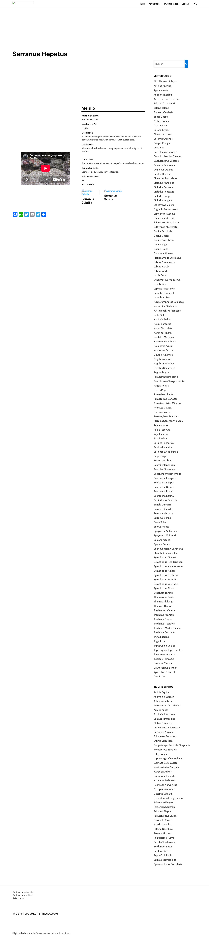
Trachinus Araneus (164, 614)
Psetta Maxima (162, 412)
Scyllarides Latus (163, 846)
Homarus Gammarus (165, 749)
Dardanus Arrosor (163, 732)
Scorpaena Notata (164, 487)
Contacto (186, 3)
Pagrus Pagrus (161, 372)
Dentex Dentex (162, 174)
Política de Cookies (22, 895)
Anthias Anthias (162, 85)
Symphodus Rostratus (166, 584)
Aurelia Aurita (161, 710)
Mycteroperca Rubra (165, 341)
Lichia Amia (160, 275)
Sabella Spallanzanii (165, 842)
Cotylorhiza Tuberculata (167, 727)
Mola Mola (159, 315)
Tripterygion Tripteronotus (168, 650)
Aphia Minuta (161, 90)
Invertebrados (171, 3)
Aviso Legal (18, 898)
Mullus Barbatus (162, 323)
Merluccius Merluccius (165, 306)
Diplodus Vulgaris (163, 200)
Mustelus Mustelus (164, 337)
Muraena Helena (163, 332)
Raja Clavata (161, 434)
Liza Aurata (160, 284)
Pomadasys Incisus (164, 394)
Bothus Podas (161, 121)
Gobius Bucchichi (163, 231)
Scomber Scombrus (164, 469)
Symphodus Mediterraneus (169, 561)
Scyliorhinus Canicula (165, 500)
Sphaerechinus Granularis (168, 864)
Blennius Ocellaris (163, 112)
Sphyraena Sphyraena (166, 531)
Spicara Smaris (162, 544)
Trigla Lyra (159, 641)
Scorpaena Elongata (165, 478)
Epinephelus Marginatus (167, 222)
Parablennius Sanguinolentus (170, 381)
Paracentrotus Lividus (166, 815)
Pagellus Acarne (162, 359)
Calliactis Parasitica (164, 718)
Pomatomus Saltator (165, 398)
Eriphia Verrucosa (163, 740)
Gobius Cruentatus (164, 240)
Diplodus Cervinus (163, 187)
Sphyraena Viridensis (165, 535)
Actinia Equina (161, 692)
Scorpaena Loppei (164, 482)
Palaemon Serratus (164, 806)
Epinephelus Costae (164, 218)
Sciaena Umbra (162, 460)
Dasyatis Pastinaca (164, 165)
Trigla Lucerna (161, 636)
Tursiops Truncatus (164, 658)
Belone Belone (161, 107)
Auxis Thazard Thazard (167, 99)
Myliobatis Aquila (163, 346)
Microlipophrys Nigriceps (167, 310)
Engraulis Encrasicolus (166, 209)
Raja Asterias (161, 425)
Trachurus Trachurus (165, 632)
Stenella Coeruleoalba (166, 553)
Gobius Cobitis (161, 235)
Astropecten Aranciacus (167, 705)
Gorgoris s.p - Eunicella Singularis (172, 745)
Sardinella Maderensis (166, 451)
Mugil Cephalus (162, 319)
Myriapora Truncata (164, 776)
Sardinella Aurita (163, 447)
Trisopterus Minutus (164, 654)
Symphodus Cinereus (165, 557)
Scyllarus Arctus (162, 851)
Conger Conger (162, 143)
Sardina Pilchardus (164, 442)
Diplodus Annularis (164, 182)
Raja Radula (160, 438)
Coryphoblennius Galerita (168, 156)
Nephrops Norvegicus (165, 784)
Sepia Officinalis (163, 855)
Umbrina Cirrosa (163, 663)
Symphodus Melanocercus (168, 566)
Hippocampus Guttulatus (167, 257)
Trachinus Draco (162, 619)
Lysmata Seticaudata (166, 762)
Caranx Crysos (161, 130)
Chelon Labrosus (163, 134)
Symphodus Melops (164, 570)
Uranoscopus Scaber (165, 667)
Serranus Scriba (162, 517)
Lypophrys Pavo (162, 297)
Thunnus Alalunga (163, 601)
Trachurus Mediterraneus (167, 628)
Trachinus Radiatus (164, 623)
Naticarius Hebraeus (165, 780)
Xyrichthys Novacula (165, 672)
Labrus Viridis (161, 271)
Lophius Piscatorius (164, 288)
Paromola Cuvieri (163, 820)
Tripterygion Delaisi (164, 645)
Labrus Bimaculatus (164, 262)
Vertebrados (154, 3)
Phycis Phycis (161, 390)
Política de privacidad (23, 892)
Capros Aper (160, 125)
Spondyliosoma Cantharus (168, 548)
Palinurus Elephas (163, 811)
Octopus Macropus (164, 789)
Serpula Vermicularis (165, 859)
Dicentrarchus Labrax (165, 178)
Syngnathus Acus (163, 592)
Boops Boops (161, 116)
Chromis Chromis (163, 138)
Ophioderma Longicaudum (169, 798)
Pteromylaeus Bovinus (166, 416)
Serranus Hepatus (163, 513)
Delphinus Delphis (163, 169)
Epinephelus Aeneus (164, 213)
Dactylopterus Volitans (166, 160)
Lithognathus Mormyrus (167, 279)
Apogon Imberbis (163, 94)
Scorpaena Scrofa (164, 495)
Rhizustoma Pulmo (164, 837)
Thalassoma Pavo (163, 597)
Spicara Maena (162, 539)
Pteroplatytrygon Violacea (168, 420)
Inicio (142, 3)
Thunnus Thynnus (163, 606)
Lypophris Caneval (164, 293)
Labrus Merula (161, 266)
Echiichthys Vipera (164, 204)
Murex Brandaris (163, 771)
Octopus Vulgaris (163, 793)
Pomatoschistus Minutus (167, 403)
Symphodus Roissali (165, 579)
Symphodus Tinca (164, 588)
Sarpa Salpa (160, 456)
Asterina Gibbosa (163, 701)
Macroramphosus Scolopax (169, 301)
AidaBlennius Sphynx (165, 81)
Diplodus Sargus (162, 196)
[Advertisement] (104, 29)
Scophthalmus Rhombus (167, 473)
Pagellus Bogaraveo (164, 368)
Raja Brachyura (162, 429)
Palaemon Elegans (164, 802)
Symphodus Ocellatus (166, 575)
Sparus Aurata (161, 526)
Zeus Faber (159, 676)
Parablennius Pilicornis (166, 376)
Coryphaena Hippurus (165, 152)
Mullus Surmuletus (164, 328)
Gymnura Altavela (164, 253)
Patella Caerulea (162, 824)
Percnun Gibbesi (162, 833)
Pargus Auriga (161, 385)
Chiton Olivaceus (163, 723)
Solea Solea (160, 522)
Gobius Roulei (161, 249)
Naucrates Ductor (163, 350)
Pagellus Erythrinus (164, 363)
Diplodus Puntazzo (164, 191)
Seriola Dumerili (162, 504)
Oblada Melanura (163, 354)
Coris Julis (159, 147)
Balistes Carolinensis (165, 103)
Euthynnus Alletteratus (166, 226)
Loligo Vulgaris (161, 754)
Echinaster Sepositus (165, 736)
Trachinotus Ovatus (164, 610)
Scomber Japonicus (164, 465)
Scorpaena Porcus (164, 491)
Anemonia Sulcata (164, 696)
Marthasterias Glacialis (166, 767)
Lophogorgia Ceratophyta (168, 758)
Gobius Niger (161, 244)
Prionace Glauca (163, 407)
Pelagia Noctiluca (163, 829)
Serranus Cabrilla (163, 509)
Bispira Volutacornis (164, 714)
